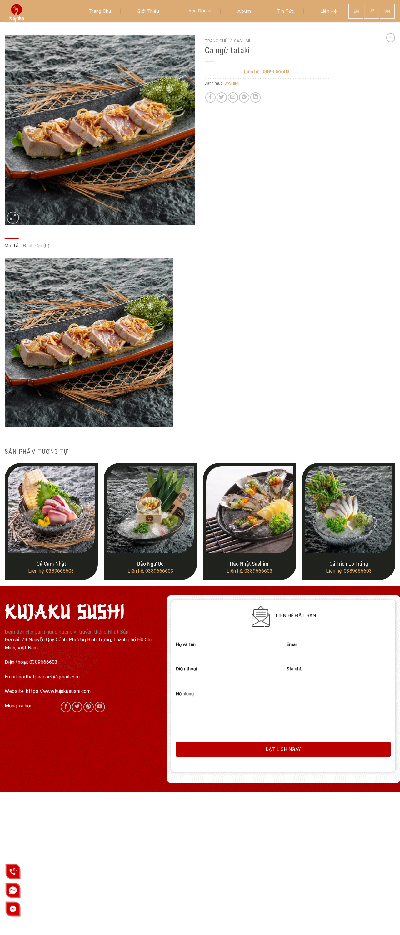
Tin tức (285, 11)
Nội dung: (185, 694)
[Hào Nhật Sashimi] (249, 509)
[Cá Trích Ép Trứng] (348, 509)
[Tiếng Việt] (387, 10)
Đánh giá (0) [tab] (36, 245)
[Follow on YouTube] (100, 707)
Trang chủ (100, 11)
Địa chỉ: (294, 669)
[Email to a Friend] (233, 97)
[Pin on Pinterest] (244, 97)
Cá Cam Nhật (51, 564)
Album (244, 11)
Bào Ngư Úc (150, 564)
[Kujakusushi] (36, 11)
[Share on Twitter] (222, 97)
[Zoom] (13, 218)
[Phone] (13, 871)
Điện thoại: (187, 669)
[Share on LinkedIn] (255, 97)
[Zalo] (13, 890)
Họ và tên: (186, 644)
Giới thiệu (148, 11)
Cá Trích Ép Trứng (348, 564)
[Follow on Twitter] (77, 707)
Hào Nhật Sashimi (250, 564)
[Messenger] (13, 909)
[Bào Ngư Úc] (150, 509)
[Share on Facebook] (210, 97)
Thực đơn (196, 11)
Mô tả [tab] (12, 245)
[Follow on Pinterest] (88, 707)
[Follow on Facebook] (66, 707)
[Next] (395, 524)
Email (292, 644)
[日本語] (372, 10)
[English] (356, 10)
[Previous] (5, 524)
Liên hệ (329, 11)
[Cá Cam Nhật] (51, 509)
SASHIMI (242, 40)
